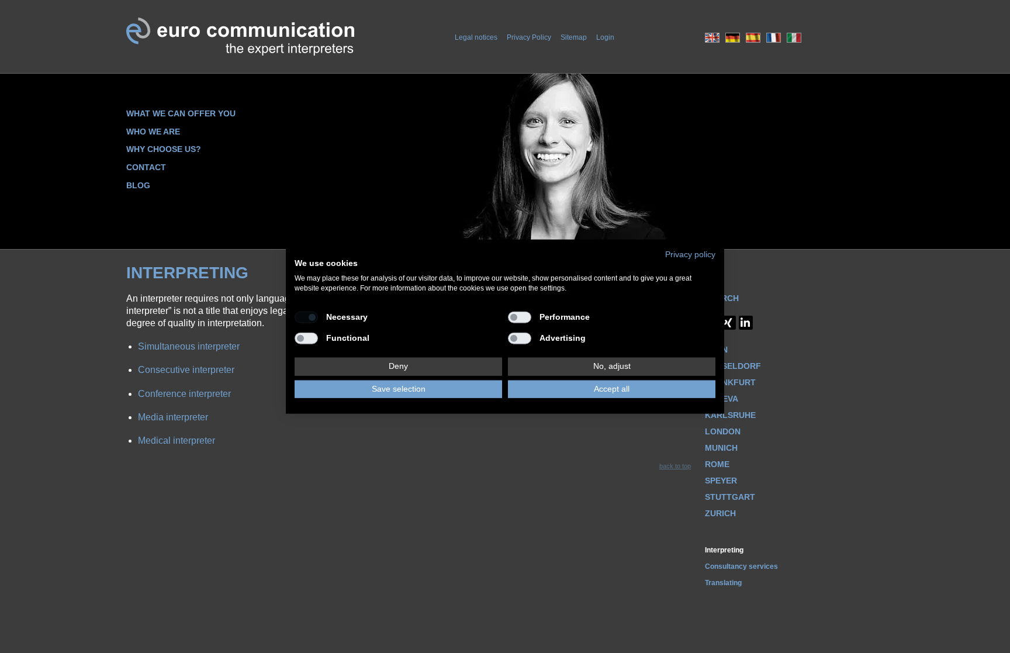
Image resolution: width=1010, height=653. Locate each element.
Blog (138, 185)
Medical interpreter (176, 440)
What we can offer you (181, 113)
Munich (721, 447)
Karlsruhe (730, 415)
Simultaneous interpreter (189, 346)
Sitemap (574, 37)
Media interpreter (173, 417)
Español (753, 38)
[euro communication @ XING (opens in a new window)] (729, 323)
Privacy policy (690, 254)
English (712, 38)
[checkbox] (306, 317)
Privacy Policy (529, 37)
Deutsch (732, 38)
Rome (717, 464)
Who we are (153, 131)
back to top (675, 465)
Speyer (721, 480)
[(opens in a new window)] (746, 323)
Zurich (720, 513)
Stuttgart (730, 497)
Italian (794, 38)
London (723, 431)
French (773, 38)
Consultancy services (741, 566)
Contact (146, 167)
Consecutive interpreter (186, 370)
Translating (723, 583)
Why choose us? (163, 149)
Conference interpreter (184, 394)
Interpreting (724, 550)
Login (605, 37)
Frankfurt (730, 382)
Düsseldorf (733, 366)
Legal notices (476, 37)
